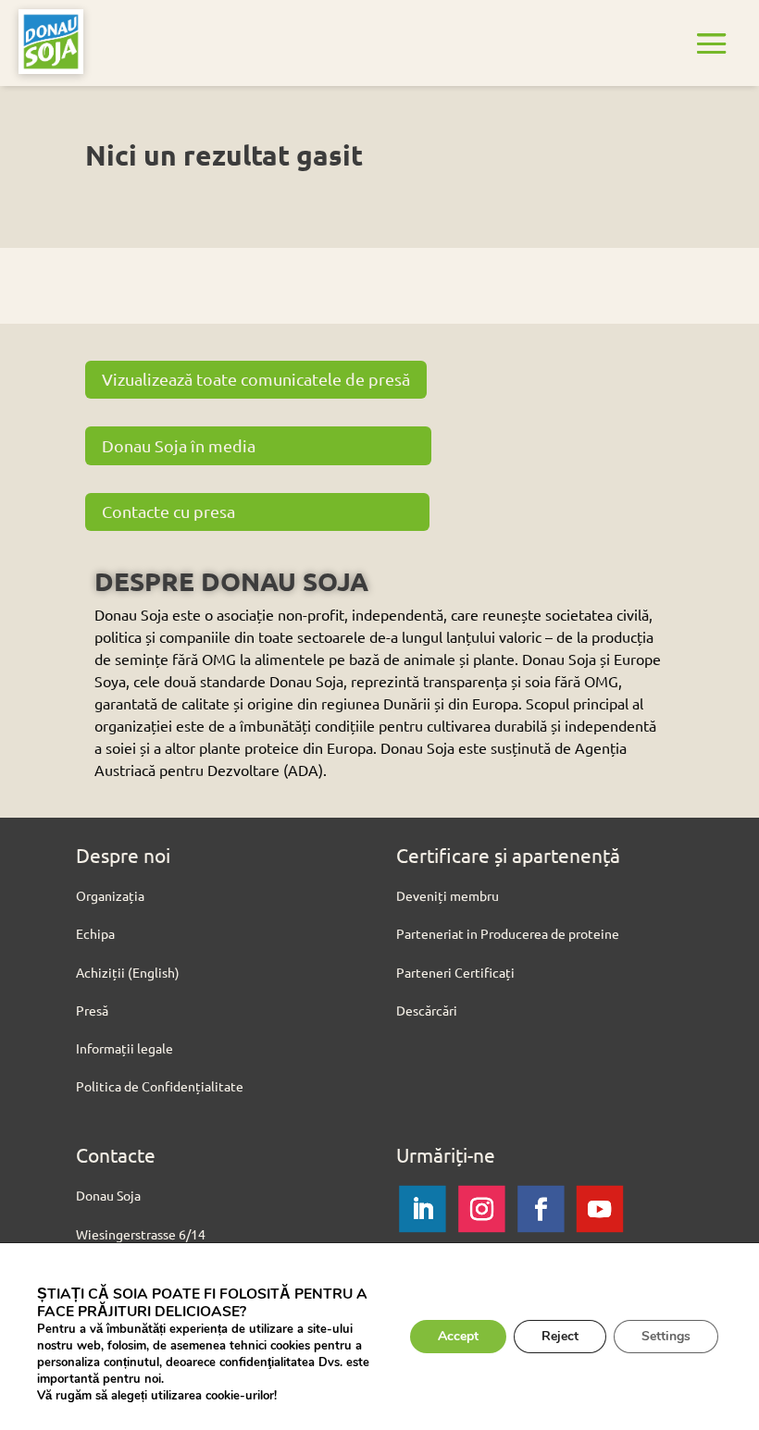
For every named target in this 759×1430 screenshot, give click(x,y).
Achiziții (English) (128, 972)
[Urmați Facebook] (540, 1209)
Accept (458, 1336)
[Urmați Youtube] (600, 1209)
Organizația (110, 895)
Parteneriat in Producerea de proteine (507, 933)
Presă (92, 1010)
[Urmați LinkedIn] (422, 1209)
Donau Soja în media (178, 445)
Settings (666, 1336)
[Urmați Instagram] (481, 1209)
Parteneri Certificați (455, 972)
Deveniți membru (447, 895)
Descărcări (426, 1010)
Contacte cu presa (168, 511)
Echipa (95, 933)
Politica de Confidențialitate (159, 1086)
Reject (560, 1336)
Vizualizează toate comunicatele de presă (256, 378)
